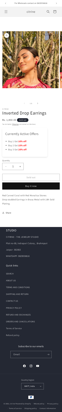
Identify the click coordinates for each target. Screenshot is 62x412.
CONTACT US (12, 301)
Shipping (15, 124)
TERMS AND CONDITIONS (18, 287)
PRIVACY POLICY (14, 308)
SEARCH (10, 273)
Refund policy (12, 335)
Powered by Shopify (23, 404)
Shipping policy (30, 408)
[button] (6, 11)
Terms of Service (14, 328)
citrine (12, 404)
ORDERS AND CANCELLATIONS (20, 321)
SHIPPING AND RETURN (17, 294)
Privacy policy (52, 404)
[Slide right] (37, 103)
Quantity (6, 160)
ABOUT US (11, 280)
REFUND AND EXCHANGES (18, 314)
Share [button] (8, 212)
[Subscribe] (48, 354)
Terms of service (15, 408)
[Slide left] (24, 103)
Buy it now (31, 186)
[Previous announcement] (5, 3)
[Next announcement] (56, 3)
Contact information (48, 408)
